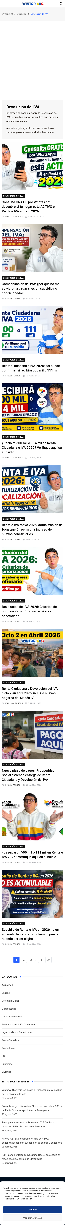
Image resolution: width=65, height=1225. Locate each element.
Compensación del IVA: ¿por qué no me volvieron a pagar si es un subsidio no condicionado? (31, 288)
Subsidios (7, 1064)
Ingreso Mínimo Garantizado (17, 1032)
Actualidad (7, 985)
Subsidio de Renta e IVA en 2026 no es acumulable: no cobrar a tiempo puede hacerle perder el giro (30, 934)
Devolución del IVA (12, 1016)
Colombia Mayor (10, 1000)
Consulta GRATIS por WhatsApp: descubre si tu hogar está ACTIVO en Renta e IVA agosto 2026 (29, 206)
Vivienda (6, 1071)
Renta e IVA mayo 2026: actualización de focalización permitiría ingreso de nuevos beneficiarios (32, 529)
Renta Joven (8, 1048)
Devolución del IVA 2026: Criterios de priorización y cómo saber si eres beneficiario (29, 611)
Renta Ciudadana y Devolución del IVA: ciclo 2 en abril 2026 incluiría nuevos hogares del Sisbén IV (30, 693)
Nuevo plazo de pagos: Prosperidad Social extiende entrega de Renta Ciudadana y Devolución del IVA (28, 775)
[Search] (61, 3)
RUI (4, 1056)
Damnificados (9, 1008)
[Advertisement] (32, 54)
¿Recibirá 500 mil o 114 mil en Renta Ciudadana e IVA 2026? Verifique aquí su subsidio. (32, 447)
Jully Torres (13, 299)
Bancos (6, 992)
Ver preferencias (32, 1218)
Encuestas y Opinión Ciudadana (18, 1024)
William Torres (14, 217)
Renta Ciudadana (10, 1040)
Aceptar (32, 1209)
